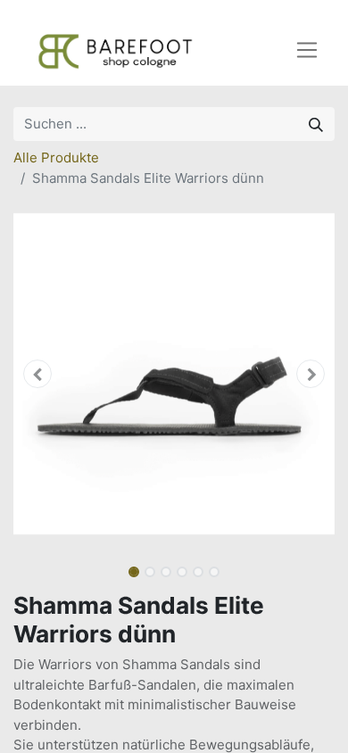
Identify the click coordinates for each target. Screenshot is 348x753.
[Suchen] (316, 124)
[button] (37, 374)
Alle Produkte (56, 157)
